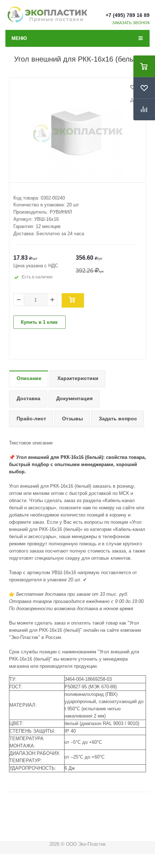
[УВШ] (77, 133)
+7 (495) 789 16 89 (128, 15)
